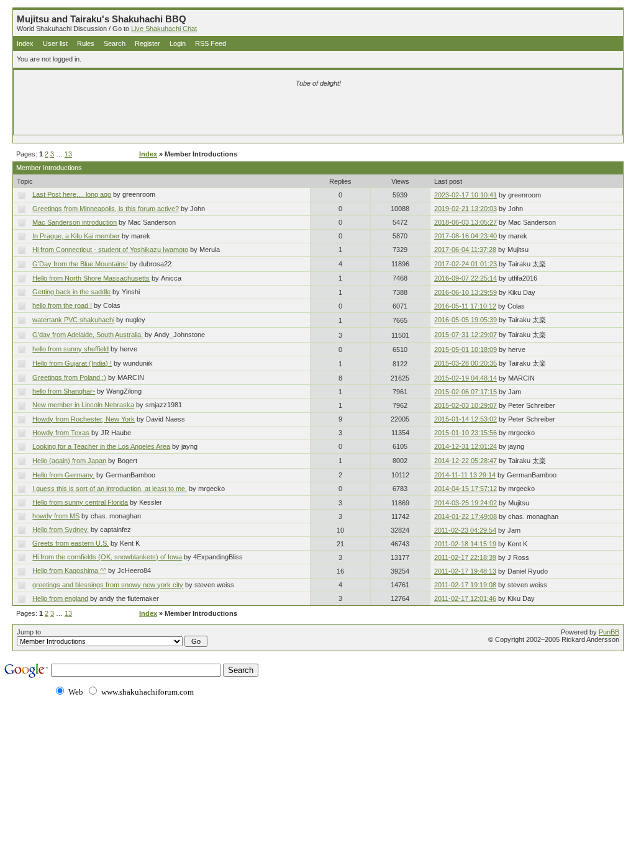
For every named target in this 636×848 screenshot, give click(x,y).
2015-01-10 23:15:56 (465, 432)
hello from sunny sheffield (70, 349)
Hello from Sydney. (60, 529)
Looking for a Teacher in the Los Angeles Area (101, 446)
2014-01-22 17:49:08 (465, 516)
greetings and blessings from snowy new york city (107, 585)
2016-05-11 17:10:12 (465, 306)
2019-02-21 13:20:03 (465, 208)
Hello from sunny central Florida (80, 502)
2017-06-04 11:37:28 (465, 249)
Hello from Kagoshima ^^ (69, 570)
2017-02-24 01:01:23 (465, 264)
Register (147, 43)
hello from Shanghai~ (63, 391)
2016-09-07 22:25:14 (465, 278)
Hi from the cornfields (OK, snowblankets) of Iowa (107, 557)
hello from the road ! (62, 305)
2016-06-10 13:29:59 (465, 292)
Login (178, 43)
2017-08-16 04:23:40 (465, 236)
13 (68, 154)
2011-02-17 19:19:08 (465, 585)
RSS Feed (210, 43)
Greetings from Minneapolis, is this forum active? (105, 208)
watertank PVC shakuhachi (73, 319)
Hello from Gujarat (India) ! (72, 363)
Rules (85, 43)
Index (25, 43)
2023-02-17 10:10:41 (465, 195)
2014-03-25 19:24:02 (465, 503)
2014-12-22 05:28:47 (465, 460)
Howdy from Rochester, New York (83, 419)
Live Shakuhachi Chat (164, 28)
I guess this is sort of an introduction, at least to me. (109, 488)
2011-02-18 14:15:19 (465, 544)
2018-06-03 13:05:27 (465, 222)
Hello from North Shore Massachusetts (91, 278)
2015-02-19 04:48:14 (465, 378)
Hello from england (60, 598)
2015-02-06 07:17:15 (465, 391)
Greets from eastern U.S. (70, 543)
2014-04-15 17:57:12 (465, 488)
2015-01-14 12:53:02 (465, 419)
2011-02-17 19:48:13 (465, 571)
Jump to (29, 632)
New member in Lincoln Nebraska (83, 404)
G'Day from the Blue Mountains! (80, 264)
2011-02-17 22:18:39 (465, 557)
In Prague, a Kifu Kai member (76, 236)
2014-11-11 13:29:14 (465, 475)
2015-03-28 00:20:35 (465, 363)
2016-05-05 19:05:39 (465, 319)
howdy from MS (56, 516)
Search (114, 43)
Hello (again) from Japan (69, 460)
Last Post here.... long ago (71, 194)
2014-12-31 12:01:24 (465, 446)
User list (55, 43)
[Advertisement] (172, 113)
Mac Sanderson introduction (74, 222)
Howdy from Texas (60, 432)
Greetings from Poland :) (69, 377)
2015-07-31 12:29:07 (465, 334)
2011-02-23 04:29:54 (465, 530)
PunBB (609, 632)
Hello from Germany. (63, 475)
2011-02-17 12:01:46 (465, 598)
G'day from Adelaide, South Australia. (87, 334)
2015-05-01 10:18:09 (465, 349)
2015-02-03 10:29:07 (465, 405)
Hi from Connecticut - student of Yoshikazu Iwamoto (110, 249)
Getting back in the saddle (71, 291)
